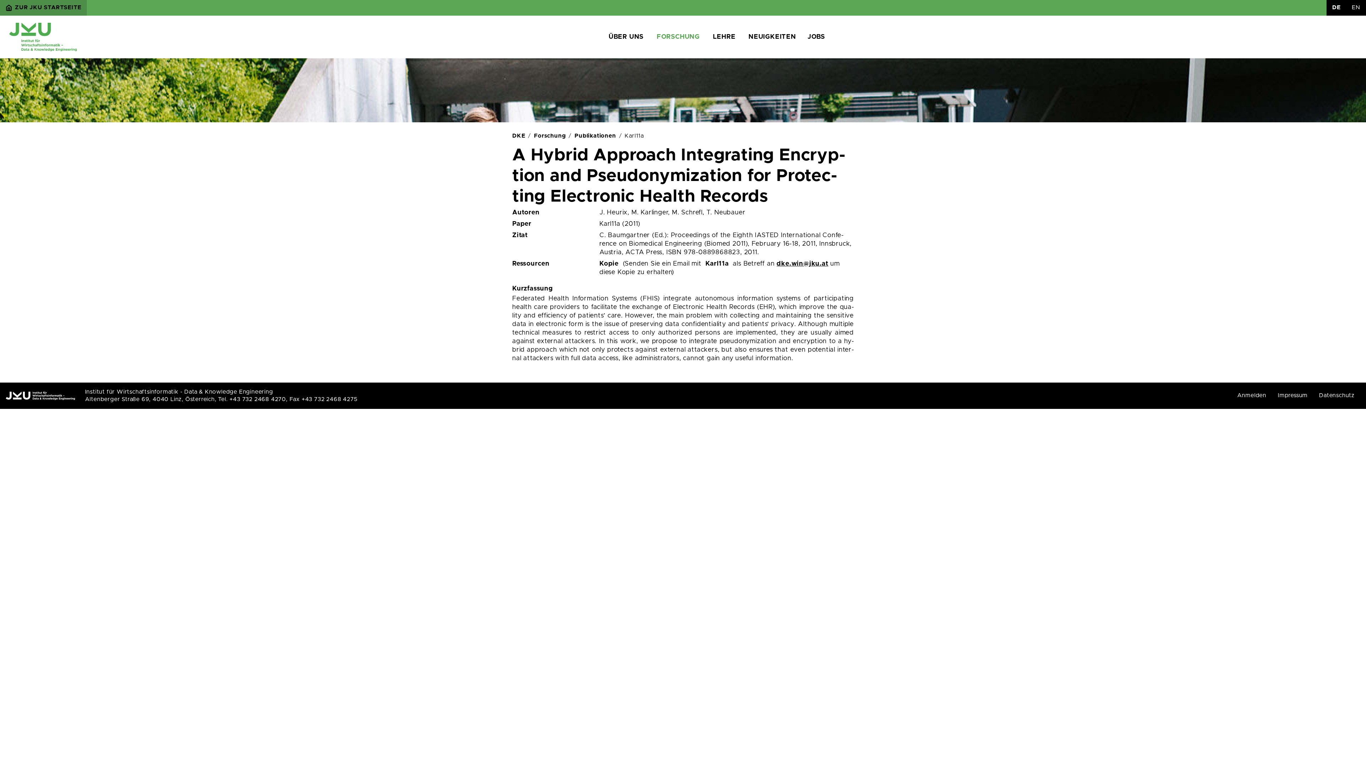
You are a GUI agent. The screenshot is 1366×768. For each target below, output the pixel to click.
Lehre (724, 37)
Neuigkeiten (772, 37)
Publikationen (595, 136)
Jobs (816, 37)
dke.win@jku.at (802, 264)
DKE (518, 136)
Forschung (678, 37)
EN (1356, 7)
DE (1336, 7)
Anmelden (1251, 395)
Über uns (626, 37)
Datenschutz (1337, 395)
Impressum (1293, 395)
